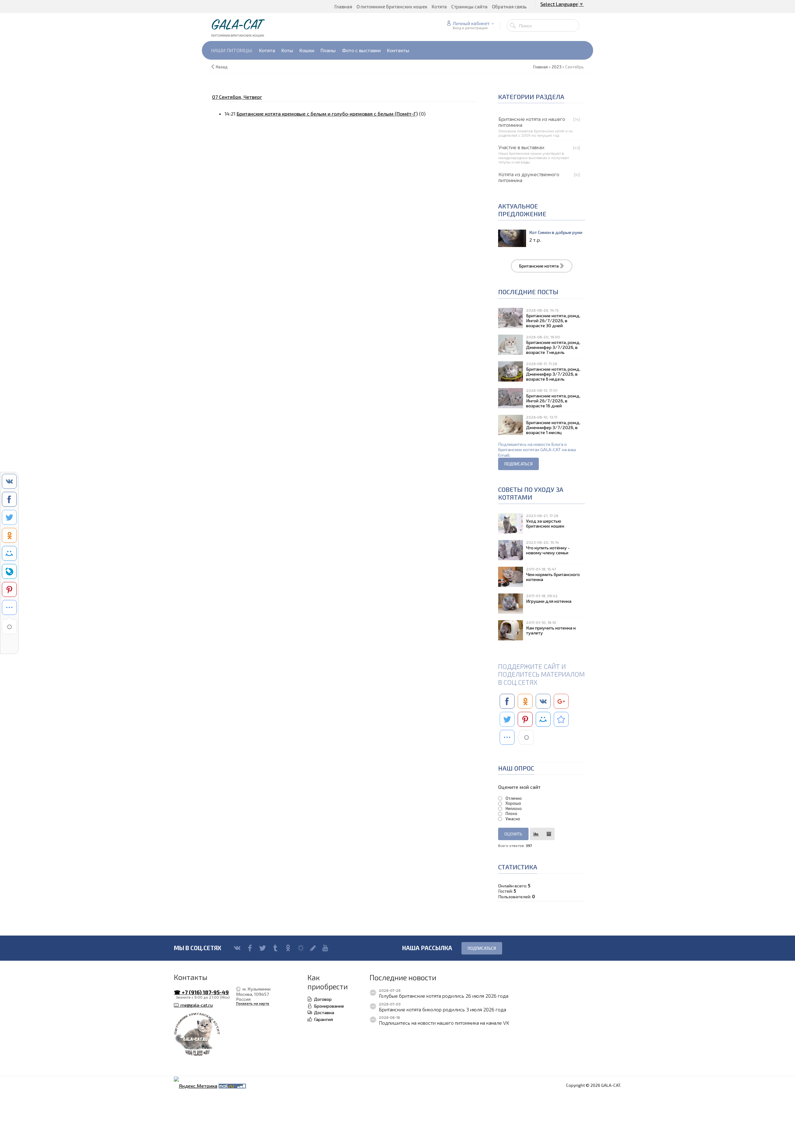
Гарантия (322, 1019)
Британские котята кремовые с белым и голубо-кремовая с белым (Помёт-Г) (327, 114)
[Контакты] (205, 1034)
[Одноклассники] (288, 948)
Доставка (323, 1012)
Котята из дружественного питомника (528, 177)
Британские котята (539, 265)
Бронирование (328, 1006)
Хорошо (513, 803)
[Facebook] (249, 948)
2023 (556, 66)
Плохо (511, 813)
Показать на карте (252, 1003)
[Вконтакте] (237, 948)
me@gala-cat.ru (196, 1005)
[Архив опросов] (548, 834)
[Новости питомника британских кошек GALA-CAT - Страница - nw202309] (561, 719)
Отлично (514, 798)
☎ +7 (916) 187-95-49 (201, 992)
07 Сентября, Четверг (237, 97)
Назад (222, 66)
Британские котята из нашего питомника (531, 122)
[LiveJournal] (313, 948)
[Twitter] (262, 948)
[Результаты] (536, 834)
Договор (322, 999)
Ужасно (513, 818)
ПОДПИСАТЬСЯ (518, 463)
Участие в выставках (521, 147)
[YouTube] (325, 948)
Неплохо (514, 808)
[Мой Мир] (300, 948)
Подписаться (482, 948)
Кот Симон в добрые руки (555, 232)
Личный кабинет (471, 23)
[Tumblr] (275, 948)
